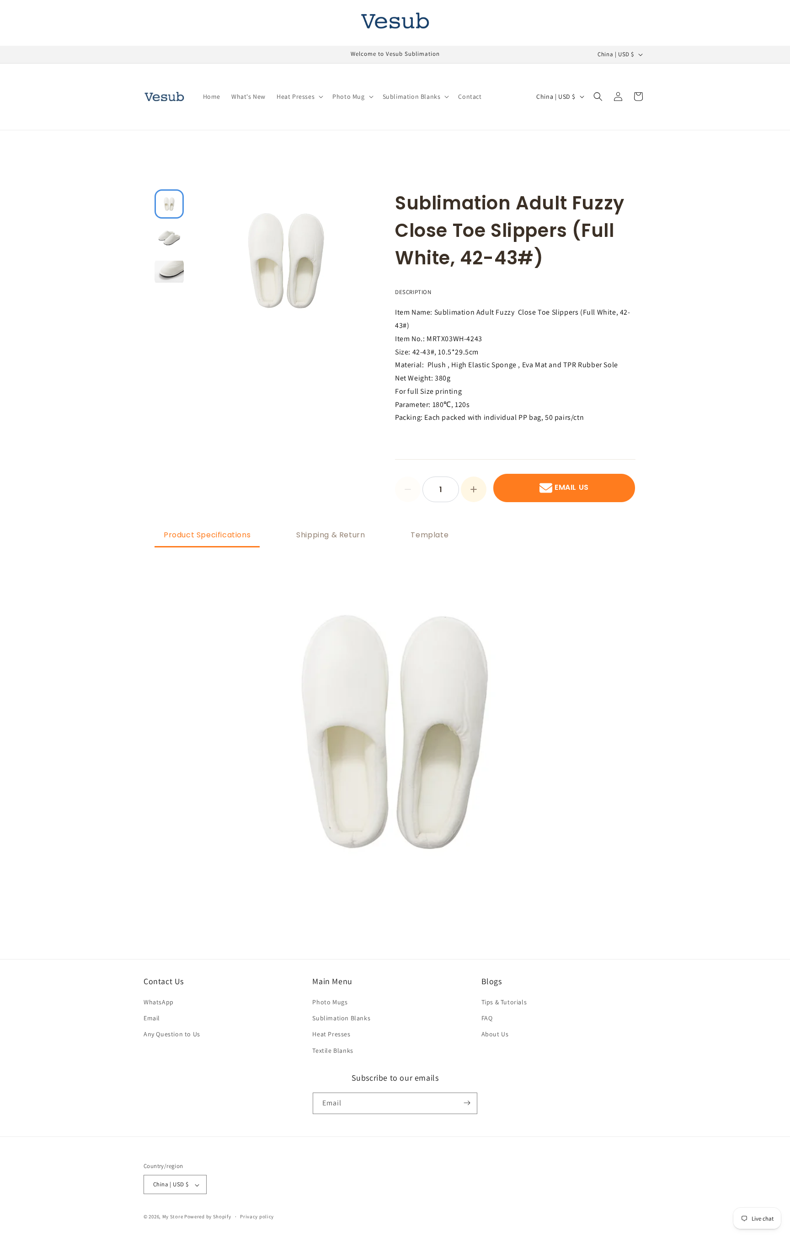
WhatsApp (159, 1002)
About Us (495, 1034)
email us (572, 487)
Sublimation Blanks (341, 1018)
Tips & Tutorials (504, 1002)
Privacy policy (257, 1216)
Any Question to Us (172, 1034)
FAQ (487, 1018)
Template (429, 535)
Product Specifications (207, 535)
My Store (172, 1217)
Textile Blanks (332, 1050)
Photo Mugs (329, 1002)
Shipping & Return (330, 535)
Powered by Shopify (207, 1217)
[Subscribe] (467, 1103)
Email (152, 1018)
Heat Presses (331, 1034)
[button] (299, 96)
